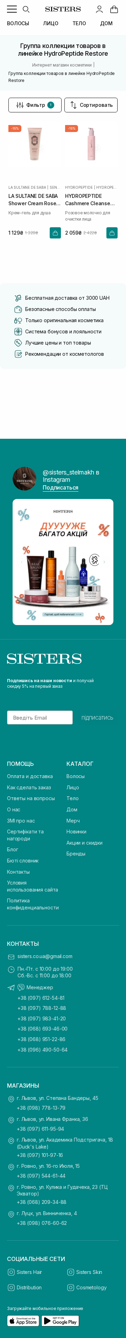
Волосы (75, 776)
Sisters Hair (29, 1272)
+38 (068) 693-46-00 (43, 1029)
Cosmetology (91, 1287)
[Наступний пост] (104, 562)
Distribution (29, 1287)
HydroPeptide (79, 187)
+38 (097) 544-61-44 (41, 1176)
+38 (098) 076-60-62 (42, 1223)
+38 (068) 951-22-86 (41, 1039)
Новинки (76, 831)
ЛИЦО (50, 23)
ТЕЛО (79, 23)
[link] (114, 9)
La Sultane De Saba (27, 187)
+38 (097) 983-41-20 (42, 1018)
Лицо (72, 787)
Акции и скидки (84, 843)
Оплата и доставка (30, 776)
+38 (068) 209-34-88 (41, 1202)
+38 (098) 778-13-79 (41, 1108)
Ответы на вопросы (31, 798)
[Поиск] (26, 9)
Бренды (75, 854)
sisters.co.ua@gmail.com (45, 956)
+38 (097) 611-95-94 (40, 1129)
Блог (12, 849)
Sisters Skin (89, 1272)
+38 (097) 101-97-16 (40, 1155)
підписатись (97, 717)
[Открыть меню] (12, 9)
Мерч (72, 821)
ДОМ (106, 23)
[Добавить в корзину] (55, 232)
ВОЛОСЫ (18, 23)
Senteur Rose (55, 187)
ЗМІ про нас (21, 821)
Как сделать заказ (29, 787)
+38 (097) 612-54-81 (41, 998)
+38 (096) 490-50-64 (43, 1050)
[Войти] (99, 9)
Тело (72, 798)
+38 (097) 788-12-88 (42, 1008)
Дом (71, 809)
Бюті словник (22, 861)
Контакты (18, 872)
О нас (13, 809)
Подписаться (60, 487)
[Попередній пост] (21, 562)
